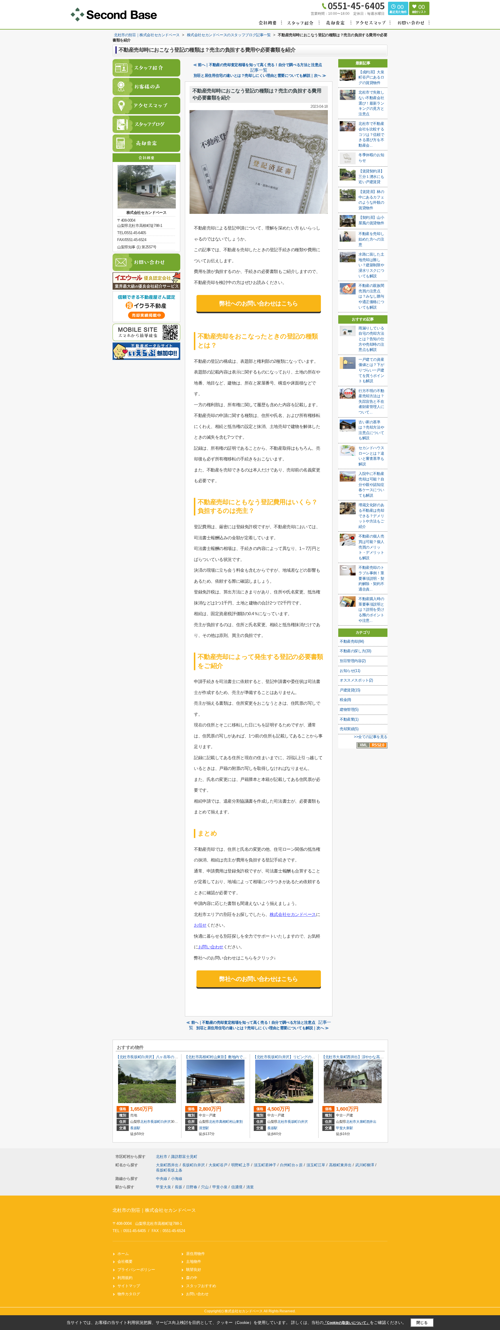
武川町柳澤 (365, 1165)
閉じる (422, 1322)
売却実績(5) (349, 729)
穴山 (205, 1187)
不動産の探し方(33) (355, 651)
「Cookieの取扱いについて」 (346, 1323)
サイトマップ (128, 1286)
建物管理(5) (349, 709)
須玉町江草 (316, 1165)
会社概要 (125, 1261)
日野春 (191, 1187)
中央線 (162, 1178)
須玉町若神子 (265, 1165)
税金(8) (345, 699)
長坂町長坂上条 (169, 1170)
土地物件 (193, 1261)
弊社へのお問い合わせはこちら (258, 303)
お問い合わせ (210, 946)
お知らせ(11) (350, 670)
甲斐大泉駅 (344, 1128)
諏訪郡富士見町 (184, 1156)
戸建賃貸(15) (350, 690)
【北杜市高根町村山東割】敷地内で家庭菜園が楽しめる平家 (233, 1057)
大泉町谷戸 (219, 1165)
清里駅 (204, 1128)
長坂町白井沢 (160, 1122)
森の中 (191, 1278)
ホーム (123, 1253)
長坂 (178, 1187)
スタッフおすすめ (201, 1286)
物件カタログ (128, 1294)
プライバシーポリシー (136, 1269)
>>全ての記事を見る (370, 737)
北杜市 (145, 1122)
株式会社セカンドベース (293, 914)
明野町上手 (241, 1165)
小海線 (176, 1178)
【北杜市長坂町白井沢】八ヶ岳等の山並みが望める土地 (161, 1057)
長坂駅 (135, 1128)
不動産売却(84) (352, 641)
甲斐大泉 (163, 1187)
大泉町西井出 (366, 1122)
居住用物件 (195, 1253)
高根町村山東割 (231, 1122)
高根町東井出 (341, 1165)
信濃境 (236, 1187)
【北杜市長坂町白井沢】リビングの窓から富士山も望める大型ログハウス (313, 1057)
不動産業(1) (349, 719)
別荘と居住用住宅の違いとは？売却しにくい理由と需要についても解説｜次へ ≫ (260, 75)
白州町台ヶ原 (292, 1165)
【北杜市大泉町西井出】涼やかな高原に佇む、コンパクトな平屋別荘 (378, 1057)
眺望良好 (193, 1269)
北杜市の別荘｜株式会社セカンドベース (154, 1210)
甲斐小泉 (219, 1187)
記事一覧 (258, 70)
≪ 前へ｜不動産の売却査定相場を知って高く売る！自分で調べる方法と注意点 (257, 65)
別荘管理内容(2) (352, 661)
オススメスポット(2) (356, 680)
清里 (250, 1187)
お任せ (200, 925)
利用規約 (125, 1278)
